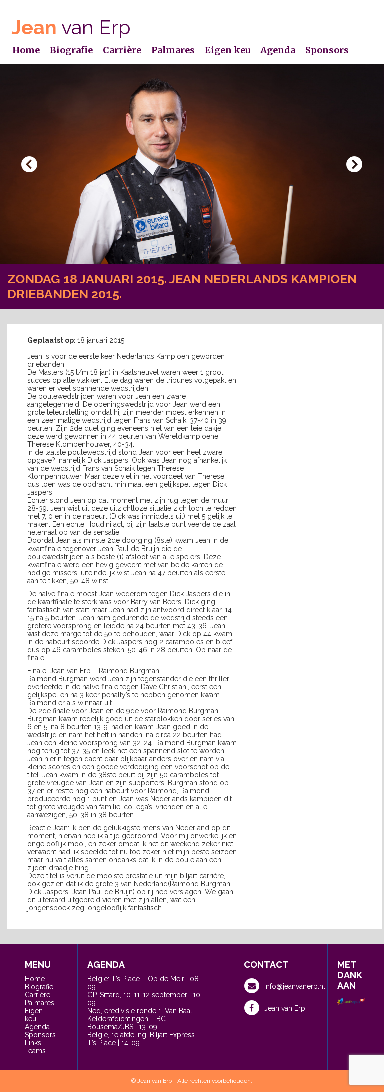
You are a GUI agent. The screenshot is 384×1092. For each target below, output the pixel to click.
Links (33, 1043)
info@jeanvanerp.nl (295, 986)
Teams (35, 1051)
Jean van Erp (285, 1008)
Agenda (278, 50)
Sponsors (327, 50)
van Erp (71, 27)
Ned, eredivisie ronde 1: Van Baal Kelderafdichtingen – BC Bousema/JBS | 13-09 (140, 1019)
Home (26, 50)
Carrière (122, 50)
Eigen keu (227, 50)
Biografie (71, 50)
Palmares (173, 50)
